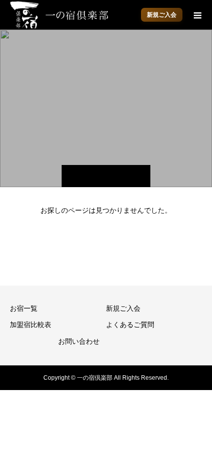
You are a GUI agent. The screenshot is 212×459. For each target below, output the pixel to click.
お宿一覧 (23, 308)
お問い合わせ (79, 341)
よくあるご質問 (130, 324)
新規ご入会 (162, 14)
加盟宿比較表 (30, 324)
